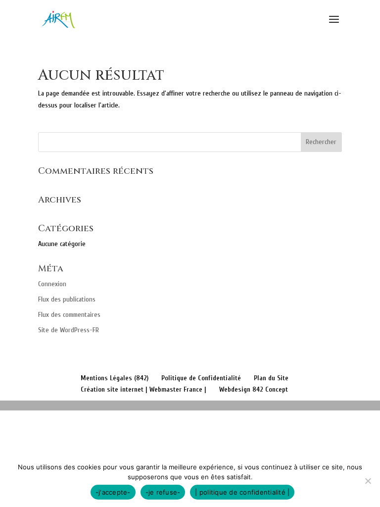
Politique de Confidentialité (201, 378)
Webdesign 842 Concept (253, 389)
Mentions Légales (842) (114, 378)
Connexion (52, 284)
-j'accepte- (113, 492)
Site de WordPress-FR (68, 330)
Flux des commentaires (69, 314)
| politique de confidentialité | (242, 492)
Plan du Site (271, 378)
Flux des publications (66, 299)
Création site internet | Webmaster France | (143, 389)
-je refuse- (163, 492)
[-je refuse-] (368, 481)
